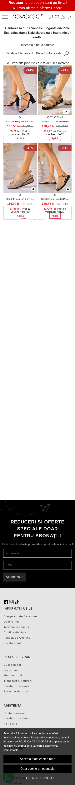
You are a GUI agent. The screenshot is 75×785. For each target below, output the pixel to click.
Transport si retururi (18, 680)
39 (58, 117)
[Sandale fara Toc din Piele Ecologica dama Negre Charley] (33, 189)
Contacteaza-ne (15, 713)
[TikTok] (16, 602)
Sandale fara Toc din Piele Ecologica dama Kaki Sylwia (55, 199)
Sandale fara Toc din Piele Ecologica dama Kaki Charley (20, 199)
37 (51, 117)
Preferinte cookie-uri (37, 777)
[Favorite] (57, 17)
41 (61, 117)
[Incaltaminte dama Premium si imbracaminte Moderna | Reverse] (31, 17)
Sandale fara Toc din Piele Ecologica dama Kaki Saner (54, 121)
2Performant (12, 642)
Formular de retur (16, 691)
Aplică (20, 138)
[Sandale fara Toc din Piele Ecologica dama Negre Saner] (66, 112)
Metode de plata (15, 675)
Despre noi (11, 621)
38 (54, 117)
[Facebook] (6, 602)
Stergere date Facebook (21, 616)
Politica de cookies (33, 741)
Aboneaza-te (14, 576)
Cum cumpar (12, 664)
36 (20, 117)
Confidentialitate (15, 632)
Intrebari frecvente (17, 686)
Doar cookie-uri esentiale (37, 768)
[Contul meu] (63, 17)
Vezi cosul (11, 670)
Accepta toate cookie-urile (37, 759)
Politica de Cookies (17, 637)
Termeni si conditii (16, 626)
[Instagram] (11, 602)
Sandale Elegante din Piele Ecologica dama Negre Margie (20, 121)
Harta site (10, 723)
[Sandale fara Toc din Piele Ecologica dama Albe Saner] (65, 112)
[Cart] (69, 17)
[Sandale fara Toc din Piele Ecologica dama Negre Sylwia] (68, 189)
